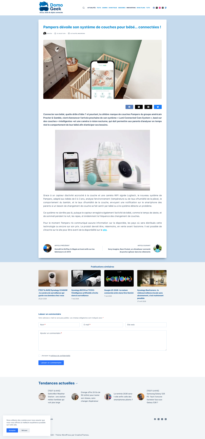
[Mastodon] (166, 8)
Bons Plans (141, 8)
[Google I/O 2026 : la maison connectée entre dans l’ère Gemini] (119, 278)
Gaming (104, 8)
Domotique (113, 8)
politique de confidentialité (60, 356)
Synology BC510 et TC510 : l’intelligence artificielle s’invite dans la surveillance (84, 293)
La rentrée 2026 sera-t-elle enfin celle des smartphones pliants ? (123, 397)
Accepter (12, 430)
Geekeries (121, 8)
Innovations (131, 8)
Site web (131, 325)
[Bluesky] (158, 107)
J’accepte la (55, 356)
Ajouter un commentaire (51, 333)
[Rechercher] (83, 8)
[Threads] (163, 8)
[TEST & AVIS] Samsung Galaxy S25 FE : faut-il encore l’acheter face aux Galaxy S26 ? (156, 397)
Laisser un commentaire (51, 363)
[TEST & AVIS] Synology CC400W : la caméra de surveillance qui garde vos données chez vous (53, 293)
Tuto (148, 8)
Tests (99, 8)
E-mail (87, 325)
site (105, 230)
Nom (42, 325)
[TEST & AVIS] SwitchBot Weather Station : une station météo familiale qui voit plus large (56, 397)
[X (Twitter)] (157, 8)
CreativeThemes (82, 435)
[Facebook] (154, 8)
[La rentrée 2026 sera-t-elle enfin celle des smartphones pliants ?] (107, 396)
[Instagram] (160, 8)
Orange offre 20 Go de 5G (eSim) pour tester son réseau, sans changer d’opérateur (90, 396)
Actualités (91, 8)
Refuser (24, 430)
